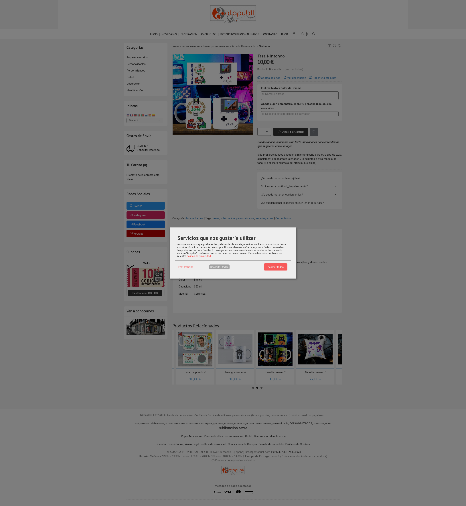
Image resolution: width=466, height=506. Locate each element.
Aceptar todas (276, 266)
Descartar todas (219, 266)
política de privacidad (199, 256)
